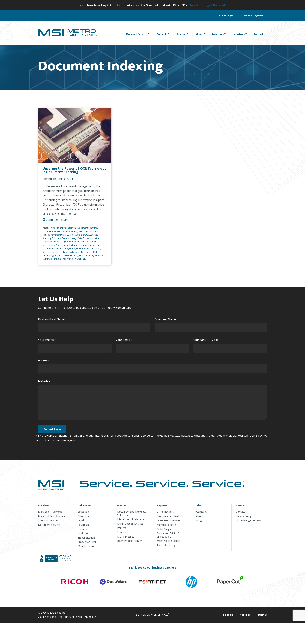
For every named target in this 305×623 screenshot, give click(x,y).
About (199, 34)
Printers (121, 528)
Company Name (167, 319)
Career (200, 516)
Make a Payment (253, 16)
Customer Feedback (168, 516)
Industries (239, 34)
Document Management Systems (59, 248)
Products (161, 34)
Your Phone (48, 340)
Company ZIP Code (206, 340)
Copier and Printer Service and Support (171, 535)
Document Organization (88, 248)
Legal (81, 520)
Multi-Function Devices (130, 523)
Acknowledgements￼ (248, 520)
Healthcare (84, 533)
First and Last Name (53, 319)
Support (181, 34)
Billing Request (165, 511)
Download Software (168, 520)
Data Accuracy (69, 238)
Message (44, 381)
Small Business (70, 231)
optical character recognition (69, 255)
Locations (218, 34)
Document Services (52, 231)
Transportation (86, 537)
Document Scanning (87, 227)
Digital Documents (52, 241)
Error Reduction (71, 252)
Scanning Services (94, 255)
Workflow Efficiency (76, 258)
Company (201, 511)
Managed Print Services (51, 516)
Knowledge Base (166, 524)
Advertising (84, 524)
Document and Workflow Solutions (131, 513)
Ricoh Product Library (129, 540)
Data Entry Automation (88, 238)
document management (88, 245)
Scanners (122, 532)
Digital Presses (125, 536)
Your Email (125, 340)
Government (85, 516)
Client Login (226, 16)
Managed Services (136, 34)
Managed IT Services (50, 511)
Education (83, 511)
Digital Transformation (73, 241)
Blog (199, 520)
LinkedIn (228, 615)
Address (43, 360)
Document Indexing (65, 245)
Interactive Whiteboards (130, 519)
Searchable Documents (54, 258)
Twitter (262, 615)
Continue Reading (57, 220)
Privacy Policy (243, 516)
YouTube (245, 615)
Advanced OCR (58, 234)
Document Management (64, 227)
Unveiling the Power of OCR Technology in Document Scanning (74, 170)
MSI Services (86, 252)
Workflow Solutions (88, 231)
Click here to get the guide (207, 5)
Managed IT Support (168, 540)
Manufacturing (86, 546)
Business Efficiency (76, 234)
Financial (83, 529)
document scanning (52, 252)
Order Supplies (165, 529)
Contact (258, 34)
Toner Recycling (166, 545)
